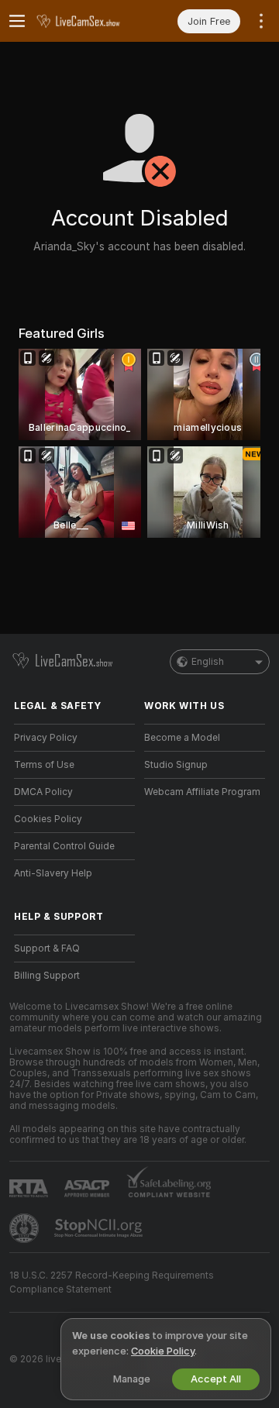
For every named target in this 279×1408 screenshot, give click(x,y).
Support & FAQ (47, 948)
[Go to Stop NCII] (100, 1228)
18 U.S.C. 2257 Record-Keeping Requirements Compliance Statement (111, 1282)
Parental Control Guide (64, 846)
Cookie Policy (163, 1351)
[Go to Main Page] (87, 21)
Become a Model (182, 737)
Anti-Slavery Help (53, 873)
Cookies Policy (48, 819)
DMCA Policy (43, 792)
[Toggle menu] (17, 21)
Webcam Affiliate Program (202, 792)
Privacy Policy (46, 737)
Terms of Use (44, 764)
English (207, 661)
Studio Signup (176, 764)
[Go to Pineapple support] (25, 1228)
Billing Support (47, 975)
